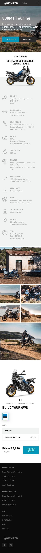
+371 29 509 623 (8, 476)
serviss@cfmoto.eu (9, 505)
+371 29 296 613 (8, 500)
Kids (4, 524)
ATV (3, 511)
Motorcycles (7, 520)
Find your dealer (31, 450)
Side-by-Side (7, 516)
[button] (19, 400)
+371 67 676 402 (8, 481)
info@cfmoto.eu (8, 485)
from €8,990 (11, 39)
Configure (28, 39)
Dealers (5, 529)
